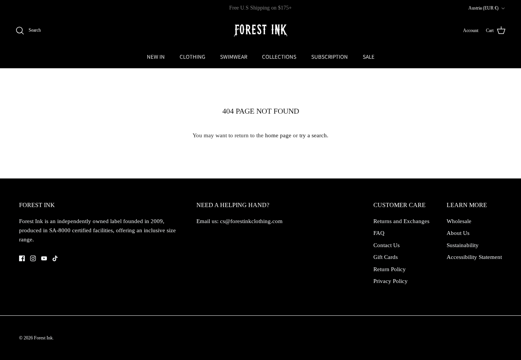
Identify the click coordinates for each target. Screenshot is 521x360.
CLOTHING (192, 56)
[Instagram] (33, 258)
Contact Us (386, 245)
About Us (458, 233)
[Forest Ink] (260, 31)
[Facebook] (22, 258)
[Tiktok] (55, 258)
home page (278, 135)
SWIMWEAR (233, 56)
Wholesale (459, 221)
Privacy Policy (390, 281)
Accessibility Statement (474, 257)
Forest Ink (43, 338)
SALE (369, 56)
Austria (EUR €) (483, 8)
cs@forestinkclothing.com (251, 221)
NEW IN (156, 56)
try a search (313, 135)
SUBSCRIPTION (329, 56)
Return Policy (389, 269)
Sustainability (463, 245)
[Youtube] (44, 258)
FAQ (378, 233)
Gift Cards (385, 257)
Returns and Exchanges (401, 221)
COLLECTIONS (279, 56)
